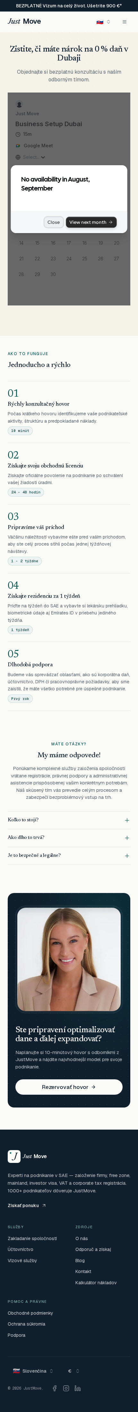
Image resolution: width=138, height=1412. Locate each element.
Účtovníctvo (20, 1249)
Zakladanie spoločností (32, 1238)
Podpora (16, 1335)
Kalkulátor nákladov (96, 1283)
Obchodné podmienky (30, 1313)
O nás (81, 1238)
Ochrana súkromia (26, 1324)
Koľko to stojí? (23, 820)
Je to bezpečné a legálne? (34, 855)
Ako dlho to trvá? (26, 837)
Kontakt (83, 1271)
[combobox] (103, 21)
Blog (80, 1260)
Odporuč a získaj (93, 1249)
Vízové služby (22, 1260)
